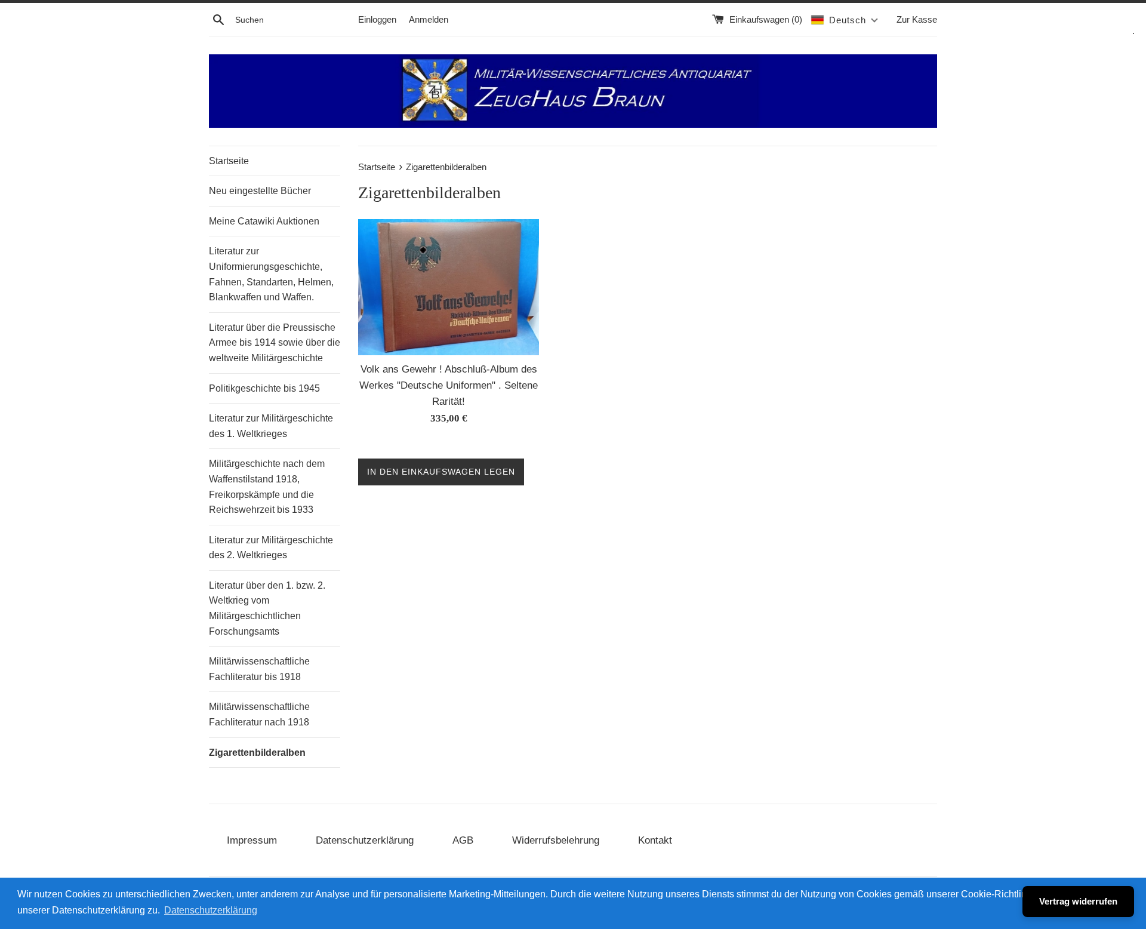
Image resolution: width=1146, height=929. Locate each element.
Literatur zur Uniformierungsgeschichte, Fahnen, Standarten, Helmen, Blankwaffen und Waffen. (271, 274)
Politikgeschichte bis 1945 (264, 388)
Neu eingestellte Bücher (260, 191)
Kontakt (655, 840)
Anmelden (428, 19)
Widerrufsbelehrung (555, 840)
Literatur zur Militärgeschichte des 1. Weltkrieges (271, 426)
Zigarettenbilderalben (257, 752)
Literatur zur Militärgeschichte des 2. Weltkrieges (271, 548)
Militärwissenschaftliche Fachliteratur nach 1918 (259, 714)
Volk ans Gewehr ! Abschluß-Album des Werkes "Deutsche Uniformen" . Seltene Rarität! (448, 385)
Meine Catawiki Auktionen (264, 221)
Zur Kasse (917, 19)
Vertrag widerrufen (1078, 901)
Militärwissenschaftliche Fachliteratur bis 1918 (259, 669)
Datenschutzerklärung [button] (210, 910)
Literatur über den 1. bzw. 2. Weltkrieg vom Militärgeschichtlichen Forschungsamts (267, 608)
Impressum (252, 840)
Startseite (229, 161)
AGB (462, 840)
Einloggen (377, 19)
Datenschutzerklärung (365, 840)
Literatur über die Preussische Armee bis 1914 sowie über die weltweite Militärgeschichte (274, 342)
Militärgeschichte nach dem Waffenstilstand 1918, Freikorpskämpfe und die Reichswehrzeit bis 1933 (267, 487)
